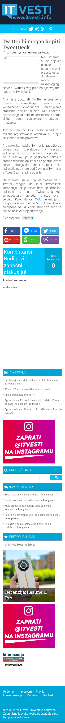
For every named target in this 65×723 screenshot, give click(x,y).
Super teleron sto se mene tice (21, 494)
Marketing (33, 695)
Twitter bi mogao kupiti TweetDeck (31, 44)
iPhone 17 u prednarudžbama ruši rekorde (28, 389)
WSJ (38, 199)
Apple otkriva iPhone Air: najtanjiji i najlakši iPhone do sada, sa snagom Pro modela (32, 401)
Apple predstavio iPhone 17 (20, 394)
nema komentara (40, 52)
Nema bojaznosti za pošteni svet (22, 500)
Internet (28, 218)
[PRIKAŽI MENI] (4, 28)
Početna (8, 691)
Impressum (25, 691)
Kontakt (48, 695)
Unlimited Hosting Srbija (20, 544)
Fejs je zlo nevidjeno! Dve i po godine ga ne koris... (32, 514)
